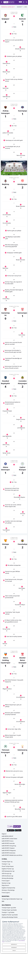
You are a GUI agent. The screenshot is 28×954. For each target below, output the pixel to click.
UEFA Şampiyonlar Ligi (8, 871)
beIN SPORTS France (7, 841)
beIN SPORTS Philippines (9, 850)
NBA (3, 901)
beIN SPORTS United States (9, 838)
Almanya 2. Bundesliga (8, 890)
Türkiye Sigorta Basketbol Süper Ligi (12, 899)
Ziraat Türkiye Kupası (8, 866)
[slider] (14, 170)
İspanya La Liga (6, 883)
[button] (8, 2)
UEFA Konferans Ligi (7, 876)
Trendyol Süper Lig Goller (9, 907)
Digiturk (4, 834)
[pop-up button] (22, 173)
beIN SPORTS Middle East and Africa (12, 855)
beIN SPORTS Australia (8, 843)
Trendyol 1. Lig (6, 864)
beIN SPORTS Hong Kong (9, 846)
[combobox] (8, 7)
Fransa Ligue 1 (6, 880)
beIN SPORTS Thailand (8, 848)
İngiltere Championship (8, 888)
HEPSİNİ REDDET (14, 947)
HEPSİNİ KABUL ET (14, 944)
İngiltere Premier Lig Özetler (10, 915)
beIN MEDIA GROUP (7, 836)
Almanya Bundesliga (7, 878)
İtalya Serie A (5, 885)
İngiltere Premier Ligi (8, 869)
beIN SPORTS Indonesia (8, 853)
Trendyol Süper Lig (7, 861)
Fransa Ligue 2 (6, 892)
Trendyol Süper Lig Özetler (9, 910)
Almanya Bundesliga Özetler (10, 917)
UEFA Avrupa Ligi (6, 873)
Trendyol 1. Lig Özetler (8, 912)
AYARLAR (14, 950)
